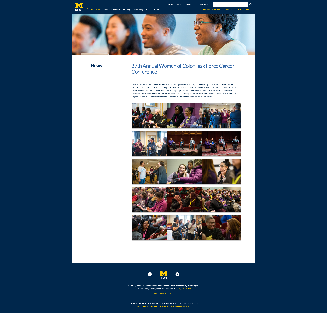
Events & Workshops (111, 9)
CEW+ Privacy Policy (182, 306)
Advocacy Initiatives (154, 9)
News (196, 4)
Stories (171, 4)
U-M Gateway (142, 306)
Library (188, 4)
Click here (136, 84)
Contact (204, 4)
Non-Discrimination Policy (161, 306)
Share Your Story (210, 9)
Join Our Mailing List (163, 293)
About (179, 4)
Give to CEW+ (243, 9)
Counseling (138, 9)
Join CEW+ (228, 9)
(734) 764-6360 (183, 288)
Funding (126, 9)
